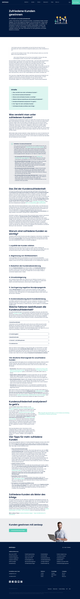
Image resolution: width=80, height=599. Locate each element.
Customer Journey (17, 313)
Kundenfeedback (44, 554)
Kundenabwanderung (40, 391)
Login (70, 2)
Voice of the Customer (29, 556)
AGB (69, 588)
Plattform (26, 2)
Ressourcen (45, 2)
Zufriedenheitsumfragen (30, 563)
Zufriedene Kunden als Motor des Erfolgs (23, 106)
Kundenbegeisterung (29, 559)
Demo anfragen (76, 2)
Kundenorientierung (45, 563)
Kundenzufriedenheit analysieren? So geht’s (24, 101)
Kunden (32, 2)
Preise (52, 2)
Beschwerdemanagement (30, 561)
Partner (38, 2)
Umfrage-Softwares (45, 561)
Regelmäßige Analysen (19, 478)
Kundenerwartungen (16, 470)
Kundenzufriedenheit (13, 556)
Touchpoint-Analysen (61, 556)
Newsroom (64, 576)
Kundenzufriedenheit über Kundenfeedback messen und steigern (31, 395)
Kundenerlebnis (60, 559)
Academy (53, 573)
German (68, 547)
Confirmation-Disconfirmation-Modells (34, 147)
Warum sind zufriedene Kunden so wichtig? (24, 97)
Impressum (50, 588)
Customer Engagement (13, 557)
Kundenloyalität (42, 203)
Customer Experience (13, 559)
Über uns (57, 2)
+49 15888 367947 (12, 576)
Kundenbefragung (60, 557)
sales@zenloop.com (12, 573)
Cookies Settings (62, 588)
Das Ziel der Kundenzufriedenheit (21, 94)
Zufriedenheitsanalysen (45, 559)
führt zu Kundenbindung (31, 203)
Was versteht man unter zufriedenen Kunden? (25, 92)
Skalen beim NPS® (29, 557)
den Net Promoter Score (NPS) (26, 412)
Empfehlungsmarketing (29, 554)
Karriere (63, 574)
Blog (52, 576)
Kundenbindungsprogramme (63, 563)
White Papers (53, 574)
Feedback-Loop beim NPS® (62, 561)
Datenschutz (55, 588)
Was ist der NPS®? (13, 554)
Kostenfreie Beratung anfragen (18, 530)
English (65, 547)
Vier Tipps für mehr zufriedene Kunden (23, 103)
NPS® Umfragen (12, 561)
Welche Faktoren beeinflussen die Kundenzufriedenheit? (28, 99)
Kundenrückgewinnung (61, 554)
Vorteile (42, 573)
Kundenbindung (12, 563)
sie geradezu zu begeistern (39, 201)
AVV (67, 588)
